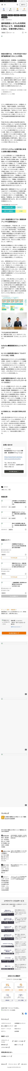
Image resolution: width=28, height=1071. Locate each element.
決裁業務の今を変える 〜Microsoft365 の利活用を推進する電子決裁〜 (19, 545)
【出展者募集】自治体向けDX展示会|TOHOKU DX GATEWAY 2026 (19, 584)
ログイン (23, 4)
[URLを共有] (26, 32)
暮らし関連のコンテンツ (7, 1026)
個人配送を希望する (13, 633)
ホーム (3, 609)
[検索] (17, 4)
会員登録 (16, 1031)
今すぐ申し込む (14, 557)
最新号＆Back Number (15, 626)
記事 (8, 609)
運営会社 (3, 1064)
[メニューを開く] (2, 5)
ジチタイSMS (4, 1047)
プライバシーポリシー (13, 1064)
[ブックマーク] (23, 32)
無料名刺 (3, 1044)
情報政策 (13, 609)
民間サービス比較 (18, 1041)
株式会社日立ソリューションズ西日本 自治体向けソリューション (13, 452)
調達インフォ (17, 1044)
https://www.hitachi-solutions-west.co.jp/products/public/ (13, 458)
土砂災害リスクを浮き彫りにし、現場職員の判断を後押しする (19, 502)
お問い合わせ (24, 1064)
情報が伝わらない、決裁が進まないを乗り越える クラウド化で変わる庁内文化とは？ (19, 565)
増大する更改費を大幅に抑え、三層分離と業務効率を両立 (19, 525)
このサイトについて (6, 1023)
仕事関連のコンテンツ (19, 1023)
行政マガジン (17, 1028)
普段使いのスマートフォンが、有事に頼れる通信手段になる (19, 513)
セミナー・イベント (6, 1028)
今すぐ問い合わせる (13, 471)
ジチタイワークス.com (9, 1)
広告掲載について (5, 1056)
